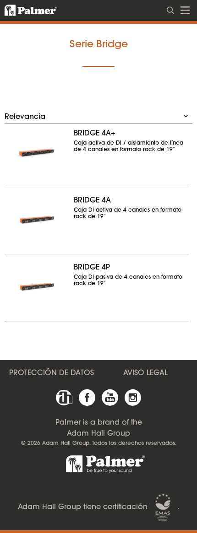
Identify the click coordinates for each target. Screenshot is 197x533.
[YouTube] (110, 397)
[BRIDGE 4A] (37, 219)
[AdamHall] (64, 397)
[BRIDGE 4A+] (37, 152)
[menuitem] (171, 9)
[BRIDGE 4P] (37, 286)
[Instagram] (133, 397)
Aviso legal (145, 373)
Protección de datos (51, 373)
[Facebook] (87, 397)
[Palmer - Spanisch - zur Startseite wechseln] (25, 11)
